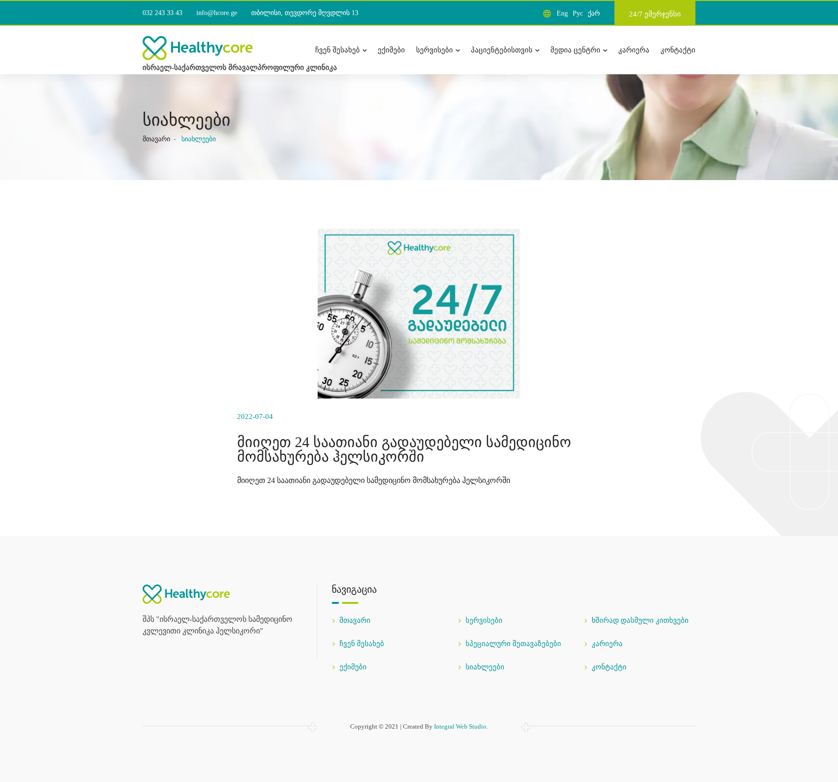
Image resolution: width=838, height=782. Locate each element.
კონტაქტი (678, 50)
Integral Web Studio (460, 726)
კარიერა (633, 50)
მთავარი (156, 139)
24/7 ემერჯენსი (655, 14)
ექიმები (391, 50)
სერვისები (434, 50)
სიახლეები (485, 667)
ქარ (594, 13)
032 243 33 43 (162, 13)
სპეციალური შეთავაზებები (513, 644)
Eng (562, 13)
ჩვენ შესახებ (337, 50)
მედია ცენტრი (575, 50)
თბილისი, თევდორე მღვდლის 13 (304, 13)
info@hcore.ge (216, 13)
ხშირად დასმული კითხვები (640, 620)
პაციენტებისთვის (501, 50)
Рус (578, 13)
